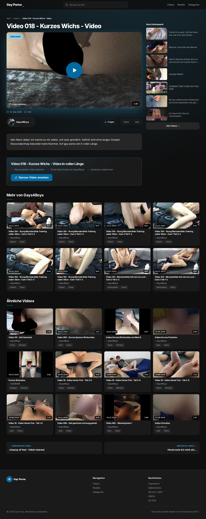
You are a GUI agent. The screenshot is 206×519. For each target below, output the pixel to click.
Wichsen (22, 345)
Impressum (153, 483)
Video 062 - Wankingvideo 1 (119, 423)
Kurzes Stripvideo (17, 380)
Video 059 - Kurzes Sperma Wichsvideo (76, 337)
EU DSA (152, 500)
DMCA (151, 496)
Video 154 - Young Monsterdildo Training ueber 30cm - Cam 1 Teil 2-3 (28, 278)
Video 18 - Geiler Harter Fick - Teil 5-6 (123, 380)
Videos (170, 4)
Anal (61, 345)
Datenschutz (154, 487)
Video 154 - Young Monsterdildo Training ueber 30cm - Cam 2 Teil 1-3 (125, 232)
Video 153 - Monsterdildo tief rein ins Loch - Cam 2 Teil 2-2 (126, 278)
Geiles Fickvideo (162, 423)
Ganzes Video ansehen (35, 178)
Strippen (13, 388)
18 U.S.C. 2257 (155, 492)
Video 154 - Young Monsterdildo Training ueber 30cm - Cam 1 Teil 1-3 (76, 278)
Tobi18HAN (15, 384)
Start (9, 18)
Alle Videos (172, 126)
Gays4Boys (15, 238)
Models (181, 4)
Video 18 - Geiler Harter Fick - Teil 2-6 (172, 380)
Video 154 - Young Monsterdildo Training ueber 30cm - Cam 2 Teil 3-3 (28, 232)
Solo (137, 122)
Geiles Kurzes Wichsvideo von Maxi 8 (123, 337)
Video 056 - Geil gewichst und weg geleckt (77, 423)
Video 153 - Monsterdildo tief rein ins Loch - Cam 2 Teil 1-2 (175, 278)
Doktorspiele (113, 287)
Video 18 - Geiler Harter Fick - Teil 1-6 (26, 423)
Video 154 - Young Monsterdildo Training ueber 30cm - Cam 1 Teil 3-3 (174, 232)
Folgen (110, 123)
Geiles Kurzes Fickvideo (166, 337)
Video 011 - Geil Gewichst (20, 337)
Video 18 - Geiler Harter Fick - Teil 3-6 (74, 380)
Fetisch (13, 242)
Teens (126, 122)
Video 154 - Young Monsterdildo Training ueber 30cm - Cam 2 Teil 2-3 (76, 232)
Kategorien (193, 4)
